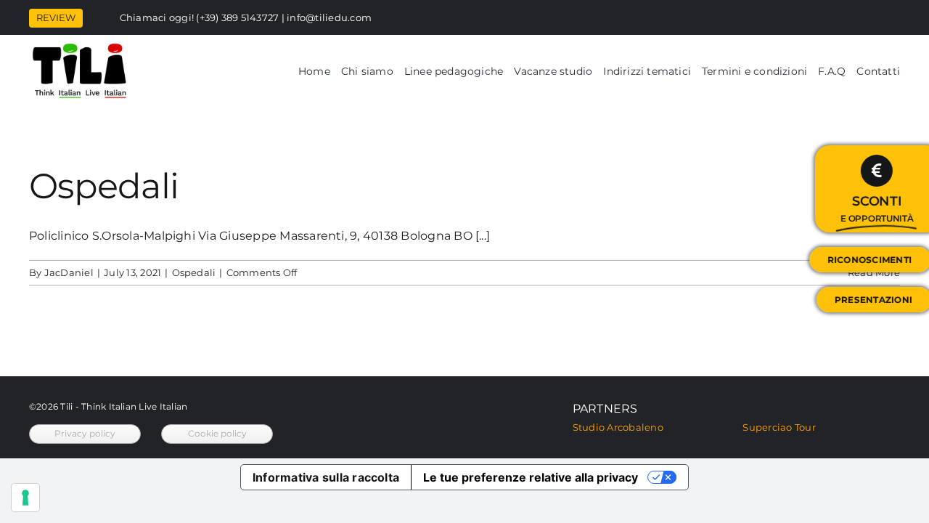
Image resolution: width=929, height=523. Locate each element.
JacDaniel (69, 272)
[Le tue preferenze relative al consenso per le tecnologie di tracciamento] (25, 497)
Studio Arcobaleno (618, 427)
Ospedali (104, 186)
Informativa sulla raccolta (326, 477)
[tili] (79, 47)
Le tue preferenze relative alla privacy (530, 477)
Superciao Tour (778, 427)
